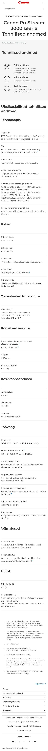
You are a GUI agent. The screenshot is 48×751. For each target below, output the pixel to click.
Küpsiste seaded (24, 730)
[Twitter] (29, 741)
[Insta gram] (18, 741)
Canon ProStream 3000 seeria (13, 43)
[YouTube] (35, 741)
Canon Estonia (23, 737)
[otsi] (3, 3)
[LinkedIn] (24, 741)
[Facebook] (13, 741)
